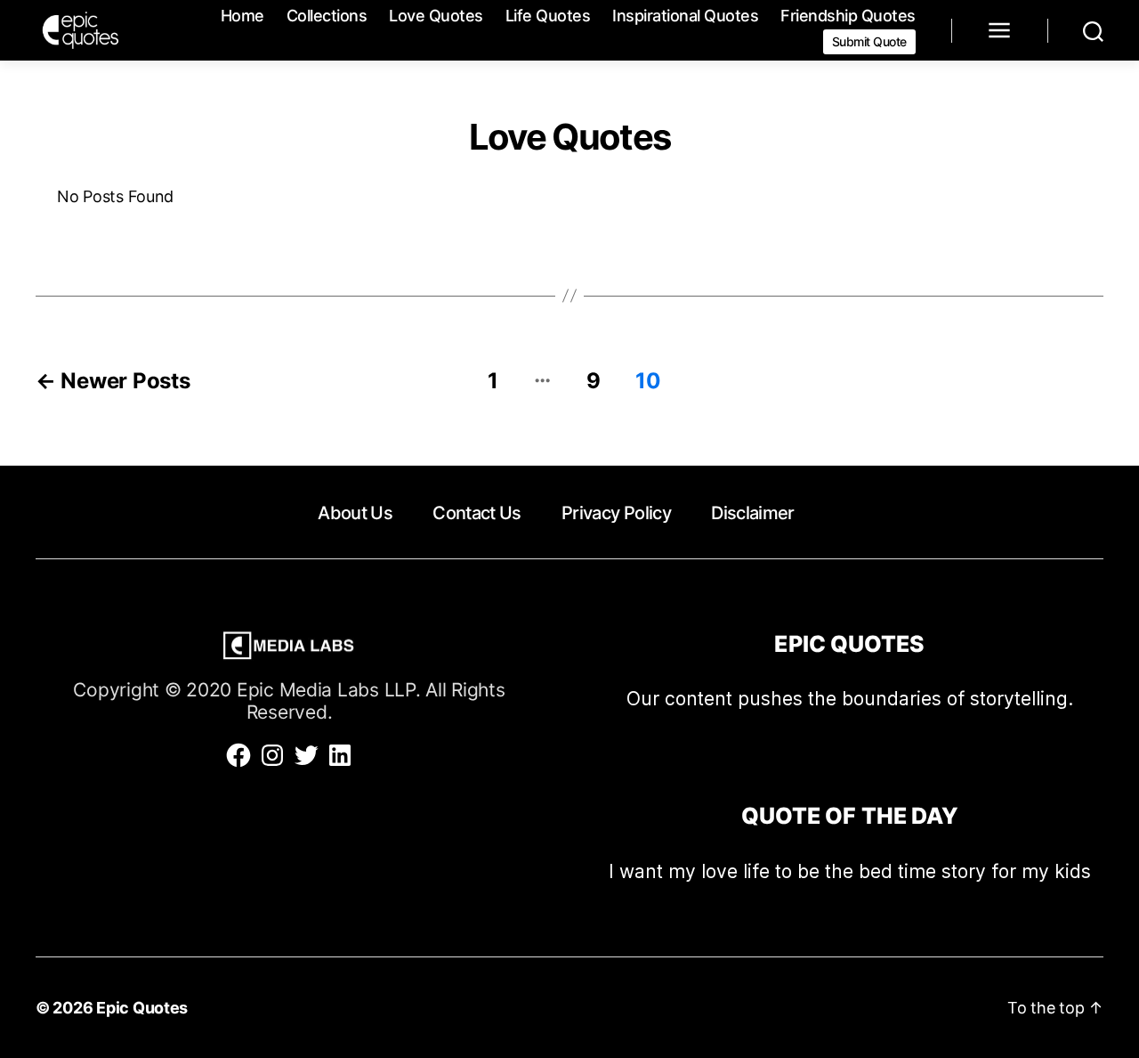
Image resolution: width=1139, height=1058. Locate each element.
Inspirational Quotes (685, 15)
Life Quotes (548, 15)
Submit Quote (869, 41)
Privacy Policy (616, 513)
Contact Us (476, 513)
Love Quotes (436, 15)
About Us (355, 513)
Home (242, 15)
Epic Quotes (142, 1007)
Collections (327, 15)
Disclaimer (752, 513)
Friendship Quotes (848, 15)
